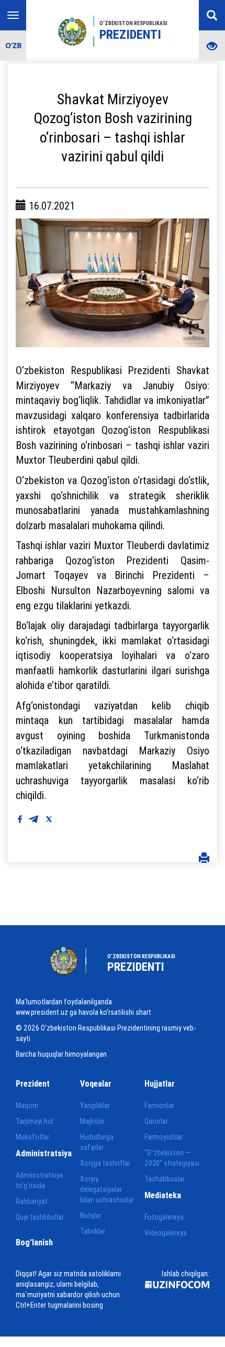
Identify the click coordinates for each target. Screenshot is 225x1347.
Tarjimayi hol (34, 1121)
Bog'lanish (34, 1242)
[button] (30, 282)
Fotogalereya (164, 1217)
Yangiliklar (95, 1105)
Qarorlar (156, 1121)
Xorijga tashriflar (105, 1163)
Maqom (27, 1105)
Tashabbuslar (164, 1179)
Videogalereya (165, 1233)
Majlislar (92, 1121)
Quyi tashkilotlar (40, 1217)
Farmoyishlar (163, 1137)
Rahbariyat (32, 1201)
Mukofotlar (32, 1137)
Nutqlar (91, 1215)
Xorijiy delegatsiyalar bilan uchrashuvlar (107, 1189)
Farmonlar (159, 1105)
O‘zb (13, 45)
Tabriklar (92, 1231)
